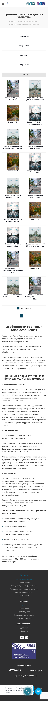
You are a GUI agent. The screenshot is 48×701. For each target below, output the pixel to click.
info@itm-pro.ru (36, 670)
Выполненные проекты (24, 615)
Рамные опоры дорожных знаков (24, 589)
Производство (24, 611)
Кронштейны (24, 582)
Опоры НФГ (24, 36)
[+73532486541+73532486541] (27, 691)
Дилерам (24, 628)
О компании (24, 608)
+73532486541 (15, 670)
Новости (24, 631)
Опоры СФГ (24, 64)
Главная (24, 605)
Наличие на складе (24, 618)
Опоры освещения (24, 579)
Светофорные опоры (24, 592)
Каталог (24, 575)
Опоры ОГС (24, 55)
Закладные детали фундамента (24, 586)
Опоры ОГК (24, 46)
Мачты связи (24, 595)
